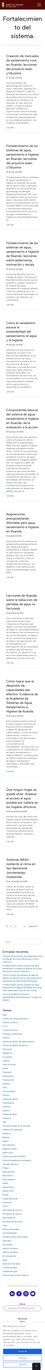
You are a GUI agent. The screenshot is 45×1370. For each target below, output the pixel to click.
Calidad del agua (9, 1271)
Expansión (7, 1072)
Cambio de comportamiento (15, 1018)
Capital (5, 1061)
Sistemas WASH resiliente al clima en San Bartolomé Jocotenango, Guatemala (21, 868)
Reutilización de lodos (12, 1221)
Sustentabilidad (9, 1233)
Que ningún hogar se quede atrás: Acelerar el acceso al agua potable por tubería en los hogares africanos (22, 798)
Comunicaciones (10, 1030)
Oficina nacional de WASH (14, 1156)
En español (7, 1057)
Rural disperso (8, 1179)
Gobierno (6, 1107)
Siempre (6, 1084)
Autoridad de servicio (12, 1210)
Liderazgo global (10, 1099)
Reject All (22, 1365)
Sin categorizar (9, 1256)
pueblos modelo (9, 1149)
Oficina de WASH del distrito (15, 1045)
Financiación (8, 1080)
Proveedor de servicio (12, 1214)
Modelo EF (7, 1053)
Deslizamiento (8, 1218)
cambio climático (10, 1022)
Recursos (22, 1318)
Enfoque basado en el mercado (16, 1126)
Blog (22, 1321)
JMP (4, 1122)
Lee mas (10, 127)
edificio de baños (10, 1248)
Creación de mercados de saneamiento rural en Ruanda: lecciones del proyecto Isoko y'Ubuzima (22, 64)
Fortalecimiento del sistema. (15, 1237)
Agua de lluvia (8, 1172)
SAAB (5, 1183)
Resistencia (7, 1175)
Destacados (8, 1076)
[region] (22, 1346)
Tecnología (7, 1244)
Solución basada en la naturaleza (16, 1160)
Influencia (6, 1118)
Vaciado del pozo (10, 1164)
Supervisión (7, 1152)
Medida (5, 1137)
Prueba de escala (10, 1198)
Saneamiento (8, 1187)
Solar (4, 1225)
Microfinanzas (8, 1145)
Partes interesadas (10, 1229)
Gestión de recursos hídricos (15, 1275)
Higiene (5, 1110)
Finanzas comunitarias (12, 1034)
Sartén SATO (8, 1191)
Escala (5, 1195)
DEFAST (6, 1038)
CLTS (5, 1026)
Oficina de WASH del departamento (18, 1041)
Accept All (22, 1351)
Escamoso (7, 1202)
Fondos (5, 1095)
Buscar (23, 1304)
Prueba (5, 1168)
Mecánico (6, 1133)
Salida (5, 1068)
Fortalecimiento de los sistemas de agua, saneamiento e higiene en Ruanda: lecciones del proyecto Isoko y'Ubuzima (22, 969)
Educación (7, 1049)
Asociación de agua (11, 1264)
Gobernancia (8, 1103)
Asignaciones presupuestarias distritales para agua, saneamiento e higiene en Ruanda (22, 522)
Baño (4, 1015)
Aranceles (6, 1241)
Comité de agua (9, 1267)
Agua (4, 1260)
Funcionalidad (8, 1091)
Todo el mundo (9, 1064)
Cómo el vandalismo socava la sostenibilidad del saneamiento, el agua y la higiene (21, 331)
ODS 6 (5, 1206)
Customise (22, 1358)
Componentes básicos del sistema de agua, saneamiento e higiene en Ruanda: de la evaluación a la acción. (22, 418)
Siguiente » (33, 926)
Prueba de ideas (9, 1114)
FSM (4, 1087)
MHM (4, 1141)
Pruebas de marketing (12, 1129)
